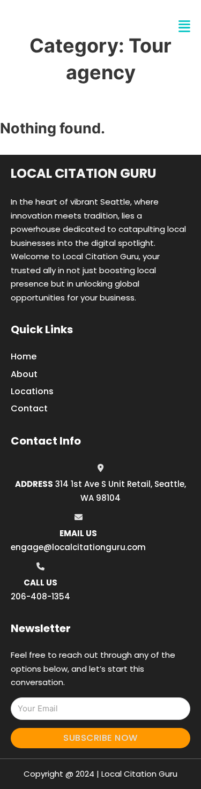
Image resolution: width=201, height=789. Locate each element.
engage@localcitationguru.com (78, 547)
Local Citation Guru (84, 173)
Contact (29, 408)
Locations (32, 391)
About (24, 374)
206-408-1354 (40, 596)
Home (23, 356)
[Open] (184, 26)
